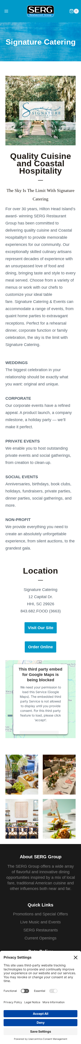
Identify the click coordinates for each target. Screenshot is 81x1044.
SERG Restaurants (40, 930)
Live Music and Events (40, 922)
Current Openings (40, 938)
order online (40, 647)
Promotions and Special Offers (40, 914)
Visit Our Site (40, 628)
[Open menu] (6, 11)
